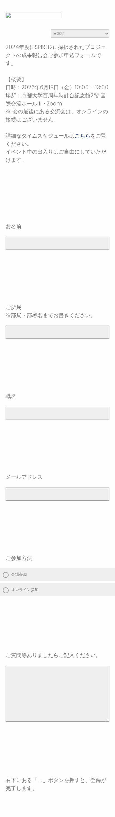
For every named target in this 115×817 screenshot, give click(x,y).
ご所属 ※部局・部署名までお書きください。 (51, 311)
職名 (11, 396)
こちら (82, 136)
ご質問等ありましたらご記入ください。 (53, 655)
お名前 (13, 226)
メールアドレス (24, 477)
